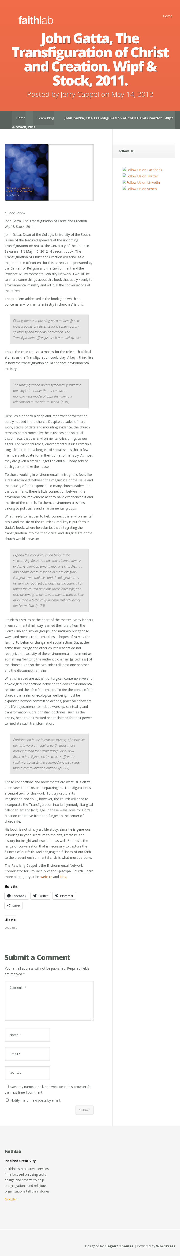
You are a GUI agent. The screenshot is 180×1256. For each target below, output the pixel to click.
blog (63, 876)
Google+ (11, 1199)
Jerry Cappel (80, 94)
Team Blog (45, 118)
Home (167, 16)
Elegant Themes (119, 1246)
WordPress (165, 1246)
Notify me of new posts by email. (35, 1100)
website (46, 876)
